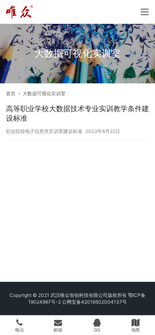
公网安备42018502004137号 (94, 302)
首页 (10, 93)
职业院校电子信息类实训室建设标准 (44, 131)
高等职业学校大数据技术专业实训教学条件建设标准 (77, 113)
